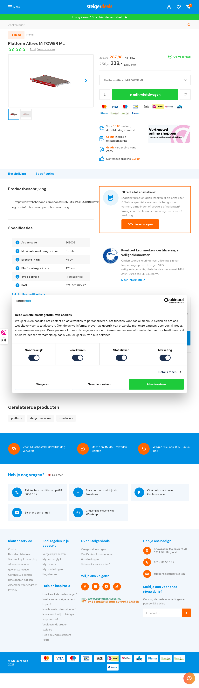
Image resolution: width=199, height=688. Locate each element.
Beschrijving (17, 173)
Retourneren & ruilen (20, 579)
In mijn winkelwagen (145, 94)
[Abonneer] (186, 613)
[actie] (169, 142)
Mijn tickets (49, 564)
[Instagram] (96, 586)
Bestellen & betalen (19, 554)
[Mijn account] (169, 7)
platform (16, 418)
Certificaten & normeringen (97, 554)
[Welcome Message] (189, 678)
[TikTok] (117, 586)
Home (30, 34)
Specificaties (45, 173)
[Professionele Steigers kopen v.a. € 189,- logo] (99, 7)
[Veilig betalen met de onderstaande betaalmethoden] (104, 107)
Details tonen (167, 372)
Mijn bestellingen (53, 569)
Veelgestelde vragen (93, 549)
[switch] (77, 358)
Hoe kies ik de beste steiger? (60, 594)
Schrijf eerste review (42, 49)
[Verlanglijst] (178, 7)
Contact (12, 549)
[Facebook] (85, 586)
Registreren (50, 574)
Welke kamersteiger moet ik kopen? (59, 602)
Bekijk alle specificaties (27, 294)
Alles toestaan (156, 384)
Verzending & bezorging (22, 559)
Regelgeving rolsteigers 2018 (57, 637)
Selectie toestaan (99, 384)
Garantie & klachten (20, 574)
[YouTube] (106, 586)
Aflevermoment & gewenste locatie (18, 567)
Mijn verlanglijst (52, 559)
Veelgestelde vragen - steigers (56, 627)
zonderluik (66, 418)
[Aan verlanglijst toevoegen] (185, 94)
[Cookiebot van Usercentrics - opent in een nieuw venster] (167, 301)
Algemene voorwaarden (23, 584)
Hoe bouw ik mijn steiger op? (59, 609)
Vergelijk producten (54, 553)
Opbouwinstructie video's (96, 564)
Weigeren (42, 384)
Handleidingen (90, 559)
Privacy (12, 589)
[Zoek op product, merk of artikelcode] (189, 24)
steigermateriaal (40, 418)
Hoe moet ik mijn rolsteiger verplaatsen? (58, 617)
